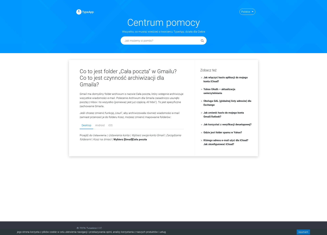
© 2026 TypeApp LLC (89, 228)
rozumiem (303, 232)
